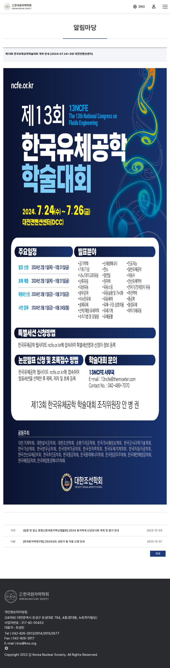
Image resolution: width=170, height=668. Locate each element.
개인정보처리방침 (15, 612)
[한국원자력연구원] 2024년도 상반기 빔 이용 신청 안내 (54, 541)
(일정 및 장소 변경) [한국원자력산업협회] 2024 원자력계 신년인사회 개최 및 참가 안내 (71, 530)
